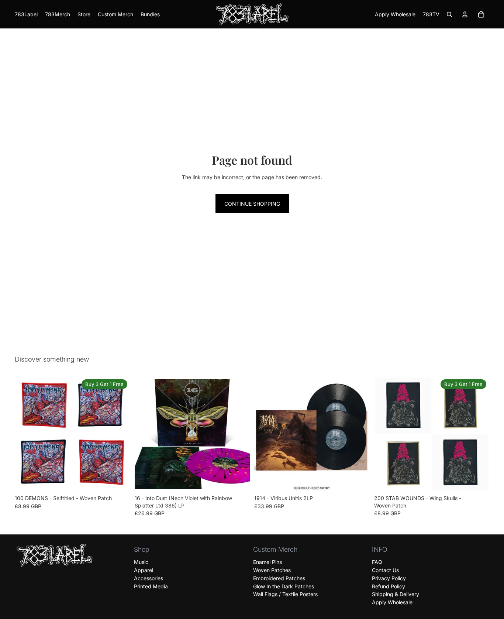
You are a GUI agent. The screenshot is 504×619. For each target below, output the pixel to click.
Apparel (143, 570)
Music (141, 562)
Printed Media (151, 586)
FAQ (377, 562)
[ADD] (238, 480)
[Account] (465, 14)
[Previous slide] (26, 434)
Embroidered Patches (279, 578)
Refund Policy (388, 586)
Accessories (148, 578)
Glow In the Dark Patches (283, 586)
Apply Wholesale (392, 602)
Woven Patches (272, 570)
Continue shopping (252, 204)
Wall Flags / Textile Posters (285, 594)
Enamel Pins (267, 562)
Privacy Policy (389, 578)
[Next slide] (119, 434)
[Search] (449, 14)
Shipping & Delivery (395, 594)
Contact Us (385, 570)
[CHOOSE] (118, 480)
